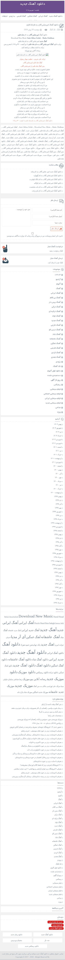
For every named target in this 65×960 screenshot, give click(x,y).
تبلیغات (4, 16)
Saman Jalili (59, 623)
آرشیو (58, 279)
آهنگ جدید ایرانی (30, 630)
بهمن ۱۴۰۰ (58, 470)
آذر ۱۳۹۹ (58, 504)
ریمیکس (57, 385)
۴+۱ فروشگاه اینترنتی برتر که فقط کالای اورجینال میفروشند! (41, 765)
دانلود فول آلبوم (54, 371)
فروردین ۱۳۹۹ (57, 527)
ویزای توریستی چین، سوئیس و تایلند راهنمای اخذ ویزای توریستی (39, 719)
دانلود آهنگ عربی (56, 928)
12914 (58, 275)
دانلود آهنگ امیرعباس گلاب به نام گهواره (48, 175)
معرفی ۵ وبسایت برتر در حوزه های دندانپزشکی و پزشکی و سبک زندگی (37, 753)
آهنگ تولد (56, 316)
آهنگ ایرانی (43, 16)
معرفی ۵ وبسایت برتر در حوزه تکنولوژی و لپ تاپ (44, 750)
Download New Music (42, 127)
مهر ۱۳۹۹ (58, 508)
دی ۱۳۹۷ (58, 576)
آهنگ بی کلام (55, 298)
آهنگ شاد (57, 334)
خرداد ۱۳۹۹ (58, 519)
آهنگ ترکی (56, 307)
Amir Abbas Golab (25, 127)
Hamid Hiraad (59, 617)
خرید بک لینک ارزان (55, 922)
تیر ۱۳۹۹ (59, 515)
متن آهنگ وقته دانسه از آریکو (52, 704)
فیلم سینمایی (55, 389)
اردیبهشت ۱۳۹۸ (56, 561)
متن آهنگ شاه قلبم (30, 152)
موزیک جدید (47, 155)
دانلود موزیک (40, 148)
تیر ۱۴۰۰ (59, 485)
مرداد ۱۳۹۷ (58, 595)
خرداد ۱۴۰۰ (58, 489)
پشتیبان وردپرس (16, 940)
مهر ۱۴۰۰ (58, 477)
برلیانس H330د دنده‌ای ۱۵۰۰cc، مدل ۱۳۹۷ (47, 723)
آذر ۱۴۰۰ (58, 474)
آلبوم (58, 284)
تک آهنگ (52, 30)
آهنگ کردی (56, 353)
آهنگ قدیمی (21, 16)
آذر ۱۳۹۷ (58, 580)
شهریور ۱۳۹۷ (57, 591)
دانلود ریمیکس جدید (32, 946)
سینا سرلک (60, 686)
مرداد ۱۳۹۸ (58, 557)
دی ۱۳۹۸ (58, 538)
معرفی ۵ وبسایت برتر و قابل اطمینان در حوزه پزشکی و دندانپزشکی (38, 757)
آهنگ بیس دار (55, 302)
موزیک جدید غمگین (40, 692)
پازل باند (20, 692)
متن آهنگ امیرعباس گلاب (47, 152)
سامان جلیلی (8, 679)
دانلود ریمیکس (42, 672)
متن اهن (56, 155)
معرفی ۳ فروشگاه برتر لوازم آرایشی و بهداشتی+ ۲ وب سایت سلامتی (38, 769)
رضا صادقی (17, 679)
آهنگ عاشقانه (55, 339)
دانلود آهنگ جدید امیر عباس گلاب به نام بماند (46, 172)
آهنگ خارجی (56, 325)
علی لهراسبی (51, 686)
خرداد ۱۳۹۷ (58, 603)
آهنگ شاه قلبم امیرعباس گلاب (36, 134)
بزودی (58, 362)
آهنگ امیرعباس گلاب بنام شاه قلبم (52, 131)
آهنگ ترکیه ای (55, 311)
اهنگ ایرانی (32, 138)
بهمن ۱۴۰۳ (58, 424)
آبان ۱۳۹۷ (58, 584)
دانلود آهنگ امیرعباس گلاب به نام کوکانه (48, 183)
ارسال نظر (55, 228)
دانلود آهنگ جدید (55, 16)
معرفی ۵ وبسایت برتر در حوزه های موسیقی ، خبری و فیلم (41, 731)
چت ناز (47, 940)
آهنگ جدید (21, 131)
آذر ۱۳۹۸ (58, 542)
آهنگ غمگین (32, 16)
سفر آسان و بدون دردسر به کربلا (50, 712)
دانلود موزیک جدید (27, 148)
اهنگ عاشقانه (43, 141)
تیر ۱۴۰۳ (59, 432)
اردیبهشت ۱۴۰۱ (56, 458)
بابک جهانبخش (35, 645)
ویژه (59, 412)
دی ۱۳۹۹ (58, 500)
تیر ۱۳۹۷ (59, 599)
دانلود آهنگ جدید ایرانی (15, 145)
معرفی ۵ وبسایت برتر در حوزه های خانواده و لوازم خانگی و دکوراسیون (37, 738)
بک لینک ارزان (57, 925)
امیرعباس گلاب (42, 138)
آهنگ (58, 30)
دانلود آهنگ (11, 141)
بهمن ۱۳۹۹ (58, 496)
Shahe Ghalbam (58, 127)
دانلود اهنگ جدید (53, 148)
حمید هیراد (25, 645)
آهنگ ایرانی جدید (32, 131)
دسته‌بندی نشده (54, 376)
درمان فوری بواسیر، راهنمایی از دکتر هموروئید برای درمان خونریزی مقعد (36, 708)
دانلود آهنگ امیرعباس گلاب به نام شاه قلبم (42, 25)
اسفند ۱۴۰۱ (57, 447)
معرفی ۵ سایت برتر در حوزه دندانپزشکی (47, 761)
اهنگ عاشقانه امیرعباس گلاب (26, 141)
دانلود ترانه (53, 672)
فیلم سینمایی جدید (53, 403)
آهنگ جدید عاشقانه (14, 630)
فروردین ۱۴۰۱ (57, 462)
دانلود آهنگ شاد (40, 659)
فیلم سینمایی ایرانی (53, 398)
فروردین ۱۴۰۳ (57, 439)
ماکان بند (43, 686)
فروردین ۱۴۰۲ (57, 443)
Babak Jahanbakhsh (11, 617)
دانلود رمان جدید (16, 934)
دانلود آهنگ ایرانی (55, 653)
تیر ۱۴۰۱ (59, 451)
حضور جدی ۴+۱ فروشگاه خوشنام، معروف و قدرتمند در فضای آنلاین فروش (36, 727)
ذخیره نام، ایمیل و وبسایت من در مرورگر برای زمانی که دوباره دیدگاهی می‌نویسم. (35, 236)
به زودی (12, 16)
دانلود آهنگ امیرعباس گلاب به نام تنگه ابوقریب (45, 179)
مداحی (58, 408)
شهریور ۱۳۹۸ (57, 553)
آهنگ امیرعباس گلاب (10, 127)
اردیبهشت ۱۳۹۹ (56, 523)
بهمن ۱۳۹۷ (58, 572)
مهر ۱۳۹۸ (58, 549)
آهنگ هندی (56, 357)
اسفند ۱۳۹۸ (57, 530)
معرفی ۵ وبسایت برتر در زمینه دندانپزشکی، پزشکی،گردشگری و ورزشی (37, 735)
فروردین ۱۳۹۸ (57, 565)
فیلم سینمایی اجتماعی (52, 394)
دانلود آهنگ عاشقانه (19, 659)
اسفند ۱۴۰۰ (57, 466)
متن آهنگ (60, 152)
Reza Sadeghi (50, 623)
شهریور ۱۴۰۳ (57, 428)
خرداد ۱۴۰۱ (58, 454)
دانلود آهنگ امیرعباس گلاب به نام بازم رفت (47, 191)
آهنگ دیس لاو (55, 330)
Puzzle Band (39, 623)
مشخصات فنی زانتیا (55, 715)
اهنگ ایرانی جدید (20, 138)
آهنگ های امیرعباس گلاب (15, 134)
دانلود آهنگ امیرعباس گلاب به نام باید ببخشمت (45, 187)
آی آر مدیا (52, 138)
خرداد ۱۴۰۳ (58, 436)
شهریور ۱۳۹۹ (57, 511)
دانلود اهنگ (43, 665)
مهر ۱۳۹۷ (58, 587)
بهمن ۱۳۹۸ (58, 534)
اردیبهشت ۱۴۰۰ (56, 492)
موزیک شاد (28, 692)
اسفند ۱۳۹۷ (57, 568)
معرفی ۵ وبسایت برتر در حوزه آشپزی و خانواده (45, 742)
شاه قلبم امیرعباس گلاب (11, 148)
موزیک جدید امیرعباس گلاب (32, 155)
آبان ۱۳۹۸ (58, 546)
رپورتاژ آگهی (56, 380)
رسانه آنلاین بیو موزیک (34, 679)
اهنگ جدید (9, 138)
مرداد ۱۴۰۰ (58, 481)
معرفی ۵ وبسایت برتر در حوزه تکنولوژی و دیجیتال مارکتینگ (41, 746)
